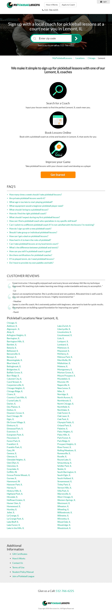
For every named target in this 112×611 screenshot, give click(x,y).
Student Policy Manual (23, 572)
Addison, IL (12, 326)
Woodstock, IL (64, 528)
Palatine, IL (62, 428)
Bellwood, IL (12, 351)
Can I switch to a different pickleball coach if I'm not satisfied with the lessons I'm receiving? (51, 225)
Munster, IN (63, 382)
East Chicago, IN (14, 416)
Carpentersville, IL (15, 385)
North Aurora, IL (65, 397)
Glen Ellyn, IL (13, 463)
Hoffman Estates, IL (16, 500)
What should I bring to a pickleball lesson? (28, 209)
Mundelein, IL (63, 379)
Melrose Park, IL (65, 357)
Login (104, 2)
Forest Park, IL (13, 441)
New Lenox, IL (63, 388)
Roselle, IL (62, 456)
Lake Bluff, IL (13, 522)
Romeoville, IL (63, 453)
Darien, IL (11, 403)
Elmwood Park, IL (15, 428)
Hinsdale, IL (12, 497)
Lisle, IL (60, 338)
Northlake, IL (63, 410)
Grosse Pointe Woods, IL (18, 475)
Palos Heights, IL (65, 431)
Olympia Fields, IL (65, 422)
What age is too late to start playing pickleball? (31, 202)
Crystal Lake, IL (14, 400)
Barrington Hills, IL (15, 341)
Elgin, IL (10, 419)
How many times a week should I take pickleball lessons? (35, 194)
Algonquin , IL (13, 329)
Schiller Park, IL (64, 466)
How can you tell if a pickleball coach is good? (30, 251)
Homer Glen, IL (14, 503)
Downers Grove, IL (15, 413)
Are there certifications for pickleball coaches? (30, 255)
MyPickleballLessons (62, 58)
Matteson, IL (63, 347)
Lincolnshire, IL (64, 332)
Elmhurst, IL (12, 425)
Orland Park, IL (64, 425)
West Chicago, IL (65, 497)
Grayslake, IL (13, 469)
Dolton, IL (11, 410)
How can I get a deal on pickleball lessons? (28, 236)
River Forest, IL (64, 447)
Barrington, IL (13, 338)
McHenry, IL (63, 354)
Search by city (44, 45)
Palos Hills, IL (63, 434)
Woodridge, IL (64, 525)
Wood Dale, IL (64, 522)
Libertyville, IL (63, 329)
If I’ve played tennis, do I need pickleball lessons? (31, 259)
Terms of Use (18, 567)
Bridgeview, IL (13, 369)
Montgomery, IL (64, 369)
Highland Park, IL (15, 494)
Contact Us (17, 563)
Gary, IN (10, 450)
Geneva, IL (12, 453)
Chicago (91, 58)
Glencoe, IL (12, 456)
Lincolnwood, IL (64, 335)
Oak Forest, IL (63, 413)
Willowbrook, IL (64, 512)
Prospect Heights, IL (66, 444)
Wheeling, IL (63, 509)
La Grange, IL (13, 515)
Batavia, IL (12, 347)
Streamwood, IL (64, 481)
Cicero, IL (11, 394)
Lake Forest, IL (13, 525)
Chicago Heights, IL (16, 388)
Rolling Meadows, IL (66, 450)
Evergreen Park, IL (15, 434)
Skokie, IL (61, 469)
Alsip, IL (10, 332)
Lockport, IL (62, 341)
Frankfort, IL (12, 444)
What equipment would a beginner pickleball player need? (36, 206)
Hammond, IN (13, 481)
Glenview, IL (12, 466)
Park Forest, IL (64, 438)
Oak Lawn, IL (63, 416)
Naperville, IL (63, 385)
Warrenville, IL (64, 494)
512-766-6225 (67, 45)
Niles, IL (61, 391)
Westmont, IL (63, 503)
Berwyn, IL (12, 357)
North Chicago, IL (65, 403)
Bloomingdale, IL (14, 360)
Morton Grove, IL (65, 372)
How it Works (52, 5)
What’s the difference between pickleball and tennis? (33, 247)
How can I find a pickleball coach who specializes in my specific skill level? (43, 221)
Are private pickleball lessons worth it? (27, 198)
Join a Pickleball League (23, 576)
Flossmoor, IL (13, 438)
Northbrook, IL (64, 400)
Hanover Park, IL (14, 484)
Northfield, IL (63, 407)
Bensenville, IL (13, 354)
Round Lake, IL (64, 459)
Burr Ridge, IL (13, 375)
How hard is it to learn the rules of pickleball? (30, 240)
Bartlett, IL (12, 344)
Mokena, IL (62, 366)
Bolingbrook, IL (14, 366)
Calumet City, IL (14, 379)
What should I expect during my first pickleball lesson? (34, 217)
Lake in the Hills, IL (15, 528)
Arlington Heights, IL (16, 335)
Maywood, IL (63, 351)
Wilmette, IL (63, 515)
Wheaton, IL (63, 506)
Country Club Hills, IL (17, 397)
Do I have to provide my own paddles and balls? (31, 263)
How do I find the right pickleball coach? (27, 213)
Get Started (58, 174)
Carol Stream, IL (14, 382)
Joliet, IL (11, 512)
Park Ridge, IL (63, 441)
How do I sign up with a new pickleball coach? (30, 228)
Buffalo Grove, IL (15, 372)
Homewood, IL (13, 506)
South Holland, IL (65, 478)
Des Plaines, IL (13, 407)
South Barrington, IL (66, 472)
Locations (80, 58)
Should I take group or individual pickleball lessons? (33, 232)
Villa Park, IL (63, 491)
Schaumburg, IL (64, 463)
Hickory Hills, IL (14, 491)
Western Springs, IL (66, 500)
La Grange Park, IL (15, 518)
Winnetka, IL (63, 518)
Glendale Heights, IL (16, 459)
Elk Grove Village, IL (16, 422)
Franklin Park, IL (14, 447)
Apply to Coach (68, 5)
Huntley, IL (12, 509)
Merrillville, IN (64, 360)
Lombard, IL (62, 344)
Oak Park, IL (63, 419)
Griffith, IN (12, 472)
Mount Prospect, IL (66, 375)
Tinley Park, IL (63, 484)
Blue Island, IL (13, 363)
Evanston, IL (12, 431)
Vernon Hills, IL (64, 487)
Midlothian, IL (63, 363)
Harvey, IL (11, 487)
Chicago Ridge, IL (15, 391)
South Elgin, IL (64, 475)
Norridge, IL (62, 394)
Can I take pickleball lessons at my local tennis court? (33, 244)
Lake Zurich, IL (64, 326)
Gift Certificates (19, 554)
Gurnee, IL (12, 478)
